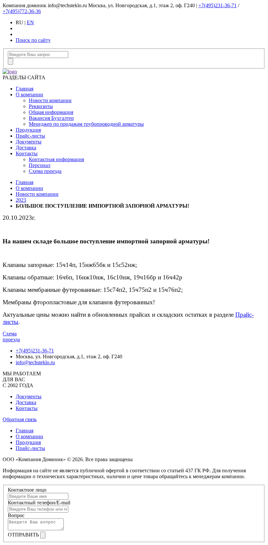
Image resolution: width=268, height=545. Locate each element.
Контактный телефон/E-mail (39, 502)
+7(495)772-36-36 (22, 11)
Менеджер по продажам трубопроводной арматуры (86, 124)
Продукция (28, 130)
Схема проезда (45, 171)
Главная (24, 88)
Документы (29, 141)
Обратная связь (20, 419)
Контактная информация (56, 159)
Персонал (39, 165)
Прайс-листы (30, 136)
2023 (21, 200)
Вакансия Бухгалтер (51, 118)
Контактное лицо (27, 490)
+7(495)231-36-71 (217, 5)
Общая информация (51, 112)
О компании (29, 94)
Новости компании (50, 100)
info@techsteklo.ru (35, 362)
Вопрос (16, 515)
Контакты (27, 153)
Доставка (26, 147)
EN (30, 22)
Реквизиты (41, 106)
